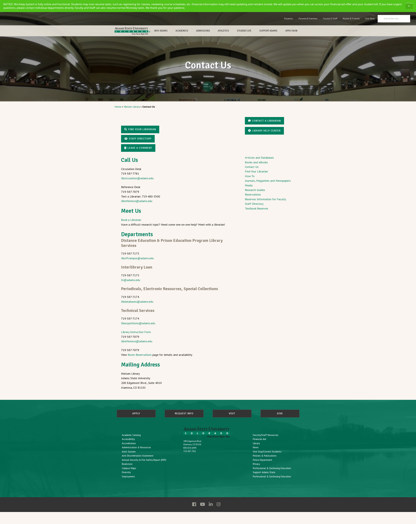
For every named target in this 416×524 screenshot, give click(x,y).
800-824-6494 (189, 447)
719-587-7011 (189, 451)
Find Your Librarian (256, 171)
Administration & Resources (136, 447)
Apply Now (291, 30)
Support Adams (268, 30)
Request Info (184, 413)
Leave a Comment (140, 148)
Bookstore (127, 463)
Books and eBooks (256, 162)
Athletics (223, 30)
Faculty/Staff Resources (265, 435)
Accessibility (128, 439)
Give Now (370, 18)
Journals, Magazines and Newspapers (268, 181)
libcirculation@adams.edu (137, 178)
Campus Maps (129, 468)
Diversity (126, 472)
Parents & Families (308, 18)
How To (249, 176)
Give (280, 413)
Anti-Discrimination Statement (137, 455)
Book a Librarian (131, 220)
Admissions (203, 30)
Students (288, 18)
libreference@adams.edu (136, 201)
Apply (136, 413)
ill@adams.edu (130, 280)
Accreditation (129, 443)
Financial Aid (259, 439)
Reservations (253, 194)
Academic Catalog (131, 435)
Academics (182, 30)
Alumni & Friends (351, 18)
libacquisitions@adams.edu (138, 323)
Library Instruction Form (136, 332)
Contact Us (252, 167)
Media (249, 185)
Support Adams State (264, 472)
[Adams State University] (132, 31)
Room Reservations (140, 355)
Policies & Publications (265, 455)
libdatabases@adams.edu (137, 301)
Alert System (129, 451)
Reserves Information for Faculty (265, 199)
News (256, 447)
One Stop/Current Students (267, 451)
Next (208, 86)
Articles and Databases (259, 157)
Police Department (262, 459)
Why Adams (161, 30)
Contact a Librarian (266, 120)
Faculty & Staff (330, 18)
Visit (232, 413)
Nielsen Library (132, 106)
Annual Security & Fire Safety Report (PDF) (144, 459)
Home (118, 106)
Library (256, 443)
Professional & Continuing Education (272, 468)
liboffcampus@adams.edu (137, 258)
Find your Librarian (142, 129)
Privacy (256, 463)
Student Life (244, 30)
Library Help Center (266, 130)
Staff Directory (140, 138)
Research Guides (255, 190)
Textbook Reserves (256, 208)
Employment (128, 476)
